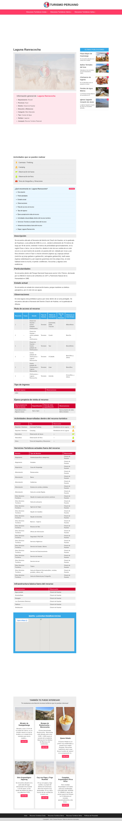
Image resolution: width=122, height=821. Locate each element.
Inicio (25, 815)
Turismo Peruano (64, 4)
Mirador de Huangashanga (24, 724)
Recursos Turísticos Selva (84, 12)
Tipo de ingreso (22, 210)
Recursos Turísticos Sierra (60, 12)
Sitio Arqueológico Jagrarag (24, 778)
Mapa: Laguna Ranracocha (26, 229)
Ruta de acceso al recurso (26, 207)
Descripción (21, 192)
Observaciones (22, 203)
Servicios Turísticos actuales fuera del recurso (32, 222)
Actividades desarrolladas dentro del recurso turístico (34, 218)
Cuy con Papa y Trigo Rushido (45, 778)
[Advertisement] (61, 28)
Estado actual (22, 199)
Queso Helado (65, 738)
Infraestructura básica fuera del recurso (30, 225)
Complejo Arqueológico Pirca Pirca (65, 779)
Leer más (24, 741)
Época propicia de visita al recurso (28, 214)
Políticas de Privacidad (91, 815)
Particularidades (23, 196)
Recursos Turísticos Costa (36, 12)
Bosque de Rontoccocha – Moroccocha (44, 725)
